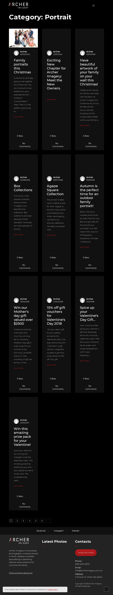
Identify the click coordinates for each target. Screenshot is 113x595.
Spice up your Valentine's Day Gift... (89, 314)
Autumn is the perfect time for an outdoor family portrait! (89, 196)
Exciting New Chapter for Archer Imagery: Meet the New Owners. (56, 74)
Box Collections (23, 188)
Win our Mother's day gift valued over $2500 (23, 316)
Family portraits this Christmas (22, 66)
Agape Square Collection (55, 190)
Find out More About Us (20, 573)
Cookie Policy (52, 589)
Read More (18, 117)
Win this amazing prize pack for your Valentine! (22, 437)
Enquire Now (86, 552)
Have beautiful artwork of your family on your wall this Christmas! (89, 72)
